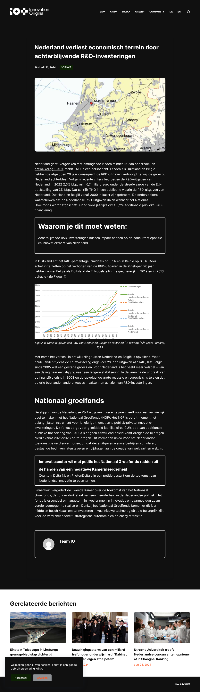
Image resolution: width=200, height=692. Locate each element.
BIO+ (102, 11)
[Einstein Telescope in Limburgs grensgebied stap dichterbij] (38, 627)
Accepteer (21, 677)
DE (171, 11)
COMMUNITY (157, 11)
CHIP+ (113, 11)
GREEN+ (140, 11)
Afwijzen (42, 677)
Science (66, 67)
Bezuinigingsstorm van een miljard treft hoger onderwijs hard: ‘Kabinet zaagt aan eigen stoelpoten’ (99, 654)
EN (179, 11)
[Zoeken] (188, 11)
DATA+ (126, 11)
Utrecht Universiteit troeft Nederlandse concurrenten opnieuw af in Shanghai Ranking (162, 654)
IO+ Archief (182, 684)
